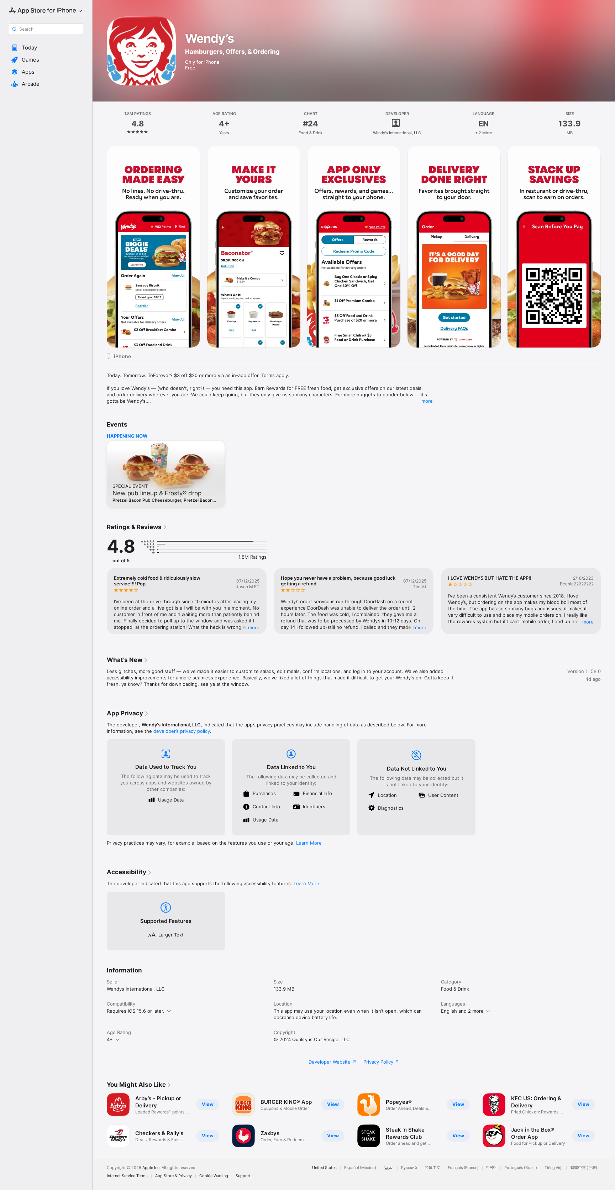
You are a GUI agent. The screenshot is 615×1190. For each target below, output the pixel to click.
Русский (409, 1168)
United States (324, 1168)
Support (243, 1176)
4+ (110, 1039)
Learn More (309, 843)
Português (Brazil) (520, 1168)
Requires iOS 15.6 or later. (135, 1011)
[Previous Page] (100, 246)
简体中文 (432, 1168)
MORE (253, 627)
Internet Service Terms (127, 1176)
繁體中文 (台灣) (583, 1168)
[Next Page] (608, 246)
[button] (46, 47)
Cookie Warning (213, 1176)
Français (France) (463, 1168)
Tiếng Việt (554, 1168)
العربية (389, 1168)
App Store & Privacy (173, 1176)
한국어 (491, 1168)
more (427, 401)
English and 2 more (462, 1011)
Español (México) (360, 1168)
